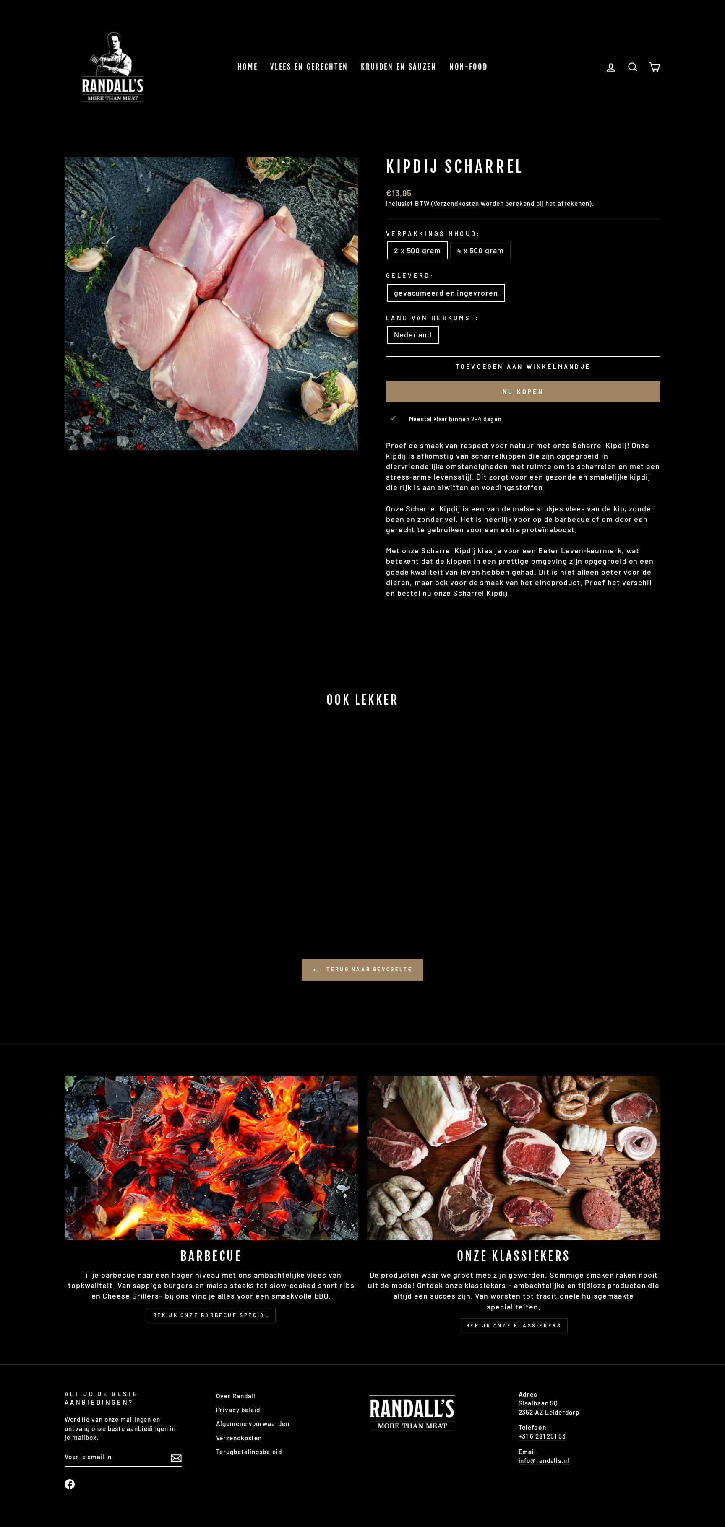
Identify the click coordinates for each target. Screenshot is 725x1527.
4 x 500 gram (480, 250)
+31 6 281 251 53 (542, 1436)
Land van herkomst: (433, 317)
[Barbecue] (211, 1158)
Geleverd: (410, 275)
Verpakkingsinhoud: (433, 233)
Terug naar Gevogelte (368, 969)
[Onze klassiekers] (513, 1158)
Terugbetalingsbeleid (249, 1451)
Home (247, 66)
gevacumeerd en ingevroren (446, 292)
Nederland (413, 334)
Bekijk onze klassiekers (514, 1325)
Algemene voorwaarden (252, 1423)
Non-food (468, 66)
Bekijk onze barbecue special (211, 1315)
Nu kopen (523, 391)
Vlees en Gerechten (309, 66)
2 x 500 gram (417, 250)
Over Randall (236, 1396)
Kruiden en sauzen (399, 66)
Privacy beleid (238, 1409)
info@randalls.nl (544, 1460)
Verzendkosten (456, 203)
